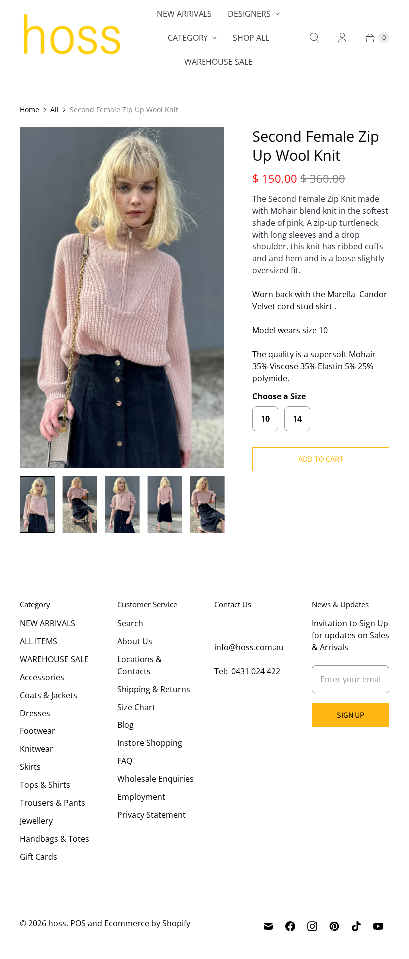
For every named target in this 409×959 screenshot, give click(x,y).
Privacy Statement (151, 814)
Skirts (30, 766)
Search (130, 623)
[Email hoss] (268, 926)
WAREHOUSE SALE (54, 659)
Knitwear (36, 748)
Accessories (42, 677)
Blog (125, 724)
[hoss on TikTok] (356, 926)
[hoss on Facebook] (290, 926)
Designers (249, 13)
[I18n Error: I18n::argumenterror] (37, 504)
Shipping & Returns (153, 689)
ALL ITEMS (38, 641)
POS (78, 923)
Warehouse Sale (218, 61)
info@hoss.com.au (249, 647)
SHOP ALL (251, 37)
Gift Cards (38, 856)
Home (29, 109)
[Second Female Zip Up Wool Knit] (122, 297)
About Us (134, 641)
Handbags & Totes (54, 838)
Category (188, 37)
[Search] (314, 38)
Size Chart (136, 707)
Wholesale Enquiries (155, 778)
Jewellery (36, 820)
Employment (141, 796)
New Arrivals (184, 13)
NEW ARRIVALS (47, 623)
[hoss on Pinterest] (334, 926)
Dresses (35, 713)
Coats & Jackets (48, 695)
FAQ (124, 760)
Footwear (37, 730)
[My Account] (342, 38)
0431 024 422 (255, 671)
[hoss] (71, 38)
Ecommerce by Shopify (147, 923)
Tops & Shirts (45, 784)
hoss (57, 923)
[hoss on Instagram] (312, 926)
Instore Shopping (149, 742)
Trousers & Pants (52, 802)
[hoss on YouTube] (378, 926)
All (54, 109)
